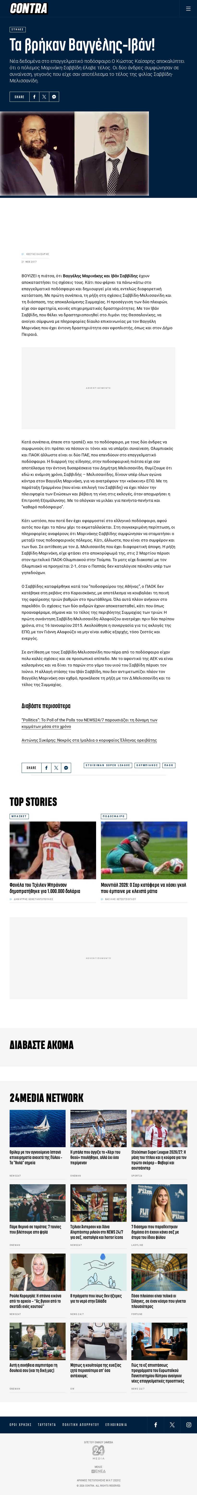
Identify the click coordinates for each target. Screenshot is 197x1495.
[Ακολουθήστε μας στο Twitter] (172, 1425)
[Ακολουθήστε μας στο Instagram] (188, 1425)
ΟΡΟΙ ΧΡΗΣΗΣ (21, 1425)
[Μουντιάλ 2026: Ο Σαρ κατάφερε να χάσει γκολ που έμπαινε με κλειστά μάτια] (144, 850)
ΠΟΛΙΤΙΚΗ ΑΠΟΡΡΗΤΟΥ (80, 1425)
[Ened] (99, 1471)
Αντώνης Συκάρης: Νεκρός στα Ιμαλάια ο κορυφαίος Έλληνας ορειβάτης (89, 740)
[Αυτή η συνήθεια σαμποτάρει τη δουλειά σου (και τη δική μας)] (38, 1341)
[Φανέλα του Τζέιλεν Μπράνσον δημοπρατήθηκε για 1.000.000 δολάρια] (53, 850)
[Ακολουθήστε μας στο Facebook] (155, 1425)
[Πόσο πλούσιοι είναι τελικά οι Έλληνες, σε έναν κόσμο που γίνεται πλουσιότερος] (159, 1272)
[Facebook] (34, 97)
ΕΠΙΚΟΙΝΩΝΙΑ (116, 1425)
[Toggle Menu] (188, 8)
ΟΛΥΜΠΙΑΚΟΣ (147, 765)
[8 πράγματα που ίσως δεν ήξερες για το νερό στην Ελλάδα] (98, 1272)
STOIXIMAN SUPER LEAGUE (108, 765)
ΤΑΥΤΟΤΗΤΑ (47, 1425)
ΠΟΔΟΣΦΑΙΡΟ (114, 816)
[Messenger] (54, 97)
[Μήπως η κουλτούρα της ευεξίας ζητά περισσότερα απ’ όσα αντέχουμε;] (98, 1341)
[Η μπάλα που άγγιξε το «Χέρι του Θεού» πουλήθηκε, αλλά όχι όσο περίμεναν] (98, 1128)
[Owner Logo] (98, 1452)
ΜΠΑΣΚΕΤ (19, 816)
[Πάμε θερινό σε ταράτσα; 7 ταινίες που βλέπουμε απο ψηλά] (38, 1203)
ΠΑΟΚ (168, 765)
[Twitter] (44, 97)
